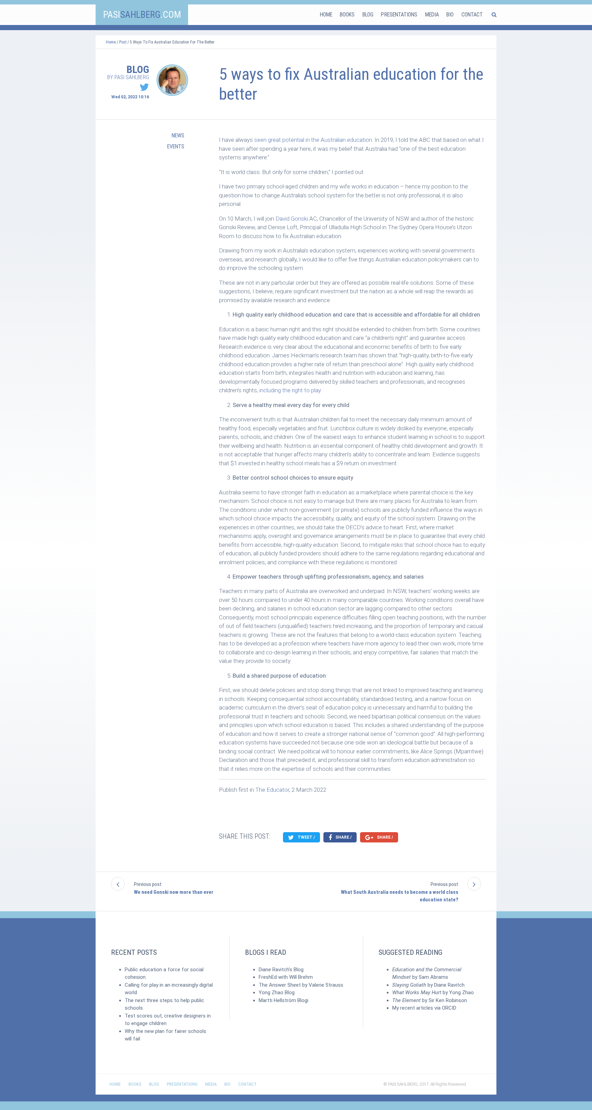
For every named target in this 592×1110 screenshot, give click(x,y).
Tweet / (306, 837)
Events (175, 146)
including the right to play (290, 390)
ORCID (449, 1008)
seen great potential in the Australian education (313, 139)
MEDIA (432, 14)
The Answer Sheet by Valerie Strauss (301, 985)
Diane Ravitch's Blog (281, 969)
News (178, 135)
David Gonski (291, 218)
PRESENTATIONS (399, 14)
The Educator (272, 789)
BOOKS (347, 14)
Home (111, 42)
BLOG (367, 14)
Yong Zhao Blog (277, 992)
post (122, 42)
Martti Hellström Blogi (283, 1000)
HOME (326, 14)
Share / (343, 837)
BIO (450, 14)
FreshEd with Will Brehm (286, 977)
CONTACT (472, 14)
